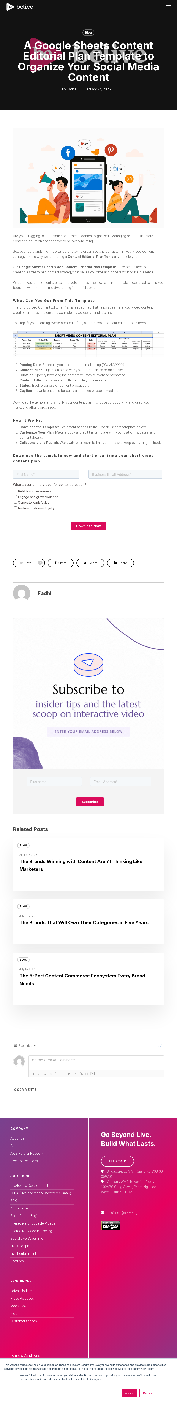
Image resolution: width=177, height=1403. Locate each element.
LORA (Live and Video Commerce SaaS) (40, 1193)
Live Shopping (21, 1246)
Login (159, 1045)
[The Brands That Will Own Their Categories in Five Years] (88, 921)
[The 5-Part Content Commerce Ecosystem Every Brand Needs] (88, 979)
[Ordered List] (57, 1074)
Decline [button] (147, 1393)
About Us (17, 1138)
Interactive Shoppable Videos (32, 1223)
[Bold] (33, 1074)
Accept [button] (129, 1393)
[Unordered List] (63, 1074)
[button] (117, 1161)
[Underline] (45, 1074)
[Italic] (39, 1074)
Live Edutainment (23, 1254)
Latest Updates (21, 1291)
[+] (92, 1073)
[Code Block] (75, 1074)
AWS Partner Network (26, 1153)
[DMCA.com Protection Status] (110, 1229)
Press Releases (22, 1298)
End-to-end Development (29, 1186)
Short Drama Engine (25, 1216)
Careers (16, 1146)
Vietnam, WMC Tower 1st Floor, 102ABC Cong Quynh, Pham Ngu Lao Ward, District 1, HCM (128, 1187)
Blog (88, 32)
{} (86, 1073)
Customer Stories (23, 1321)
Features (17, 1261)
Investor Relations (24, 1161)
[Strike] (51, 1074)
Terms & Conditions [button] (25, 1355)
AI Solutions (19, 1208)
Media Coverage (22, 1306)
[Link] (81, 1074)
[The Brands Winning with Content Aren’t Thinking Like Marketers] (88, 864)
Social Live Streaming (26, 1238)
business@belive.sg (122, 1213)
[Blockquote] (69, 1074)
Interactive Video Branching (31, 1231)
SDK (13, 1201)
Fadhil (71, 89)
